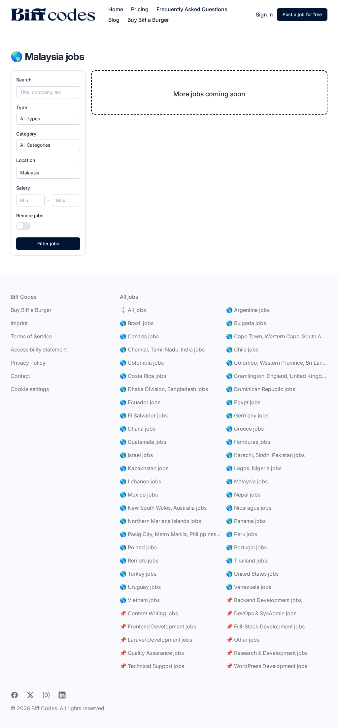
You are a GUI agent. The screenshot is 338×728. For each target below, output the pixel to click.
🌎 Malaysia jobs (247, 481)
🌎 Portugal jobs (246, 547)
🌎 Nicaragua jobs (248, 507)
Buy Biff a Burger (148, 19)
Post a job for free (302, 14)
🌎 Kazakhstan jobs (144, 468)
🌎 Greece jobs (245, 428)
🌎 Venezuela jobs (248, 587)
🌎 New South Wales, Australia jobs (163, 507)
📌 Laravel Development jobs (156, 639)
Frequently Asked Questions (191, 9)
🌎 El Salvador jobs (144, 415)
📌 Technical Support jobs (152, 666)
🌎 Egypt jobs (243, 402)
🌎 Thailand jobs (246, 560)
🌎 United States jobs (252, 573)
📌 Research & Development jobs (267, 653)
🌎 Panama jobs (246, 521)
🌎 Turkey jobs (138, 573)
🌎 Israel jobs (136, 455)
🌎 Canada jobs (139, 336)
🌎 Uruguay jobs (140, 587)
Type (21, 107)
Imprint (19, 323)
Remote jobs (30, 215)
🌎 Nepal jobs (243, 494)
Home (115, 9)
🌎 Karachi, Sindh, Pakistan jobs (265, 455)
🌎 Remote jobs (139, 560)
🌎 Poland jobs (138, 547)
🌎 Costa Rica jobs (143, 376)
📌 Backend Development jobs (264, 600)
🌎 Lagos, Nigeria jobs (254, 468)
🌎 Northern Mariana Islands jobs (160, 521)
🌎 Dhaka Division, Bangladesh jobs (164, 389)
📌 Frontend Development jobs (158, 626)
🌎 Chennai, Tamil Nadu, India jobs (162, 349)
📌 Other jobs (242, 639)
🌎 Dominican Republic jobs (260, 389)
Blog (113, 19)
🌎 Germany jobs (247, 415)
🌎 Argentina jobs (248, 310)
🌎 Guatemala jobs (143, 442)
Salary (23, 188)
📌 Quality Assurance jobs (152, 653)
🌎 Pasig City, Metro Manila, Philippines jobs (170, 534)
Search (23, 79)
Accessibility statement (39, 349)
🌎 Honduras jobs (248, 442)
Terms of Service (31, 336)
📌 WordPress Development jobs (266, 666)
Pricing (140, 9)
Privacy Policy (28, 362)
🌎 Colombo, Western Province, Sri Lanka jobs (276, 362)
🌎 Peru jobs (241, 534)
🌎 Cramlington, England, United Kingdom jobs (276, 376)
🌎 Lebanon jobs (140, 481)
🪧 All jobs (133, 310)
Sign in (264, 14)
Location (25, 160)
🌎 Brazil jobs (136, 323)
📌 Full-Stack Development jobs (265, 626)
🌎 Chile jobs (242, 349)
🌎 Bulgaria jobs (246, 323)
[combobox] (48, 173)
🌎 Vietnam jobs (140, 600)
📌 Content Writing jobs (149, 613)
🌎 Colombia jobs (142, 362)
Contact (20, 376)
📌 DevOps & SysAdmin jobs (261, 613)
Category (26, 133)
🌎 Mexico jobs (139, 494)
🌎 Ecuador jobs (140, 402)
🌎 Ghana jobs (137, 428)
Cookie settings (30, 389)
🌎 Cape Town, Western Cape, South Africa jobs (276, 336)
